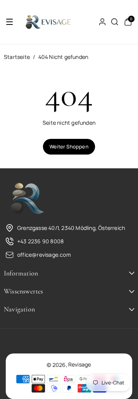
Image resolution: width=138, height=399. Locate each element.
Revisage (79, 364)
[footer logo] (27, 199)
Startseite (17, 56)
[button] (9, 22)
